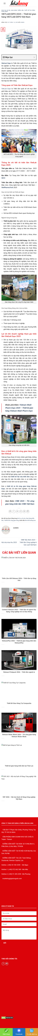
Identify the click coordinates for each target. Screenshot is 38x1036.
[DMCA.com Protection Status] (7, 1017)
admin (22, 22)
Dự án (8, 10)
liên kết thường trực (30, 520)
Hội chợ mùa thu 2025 (9, 542)
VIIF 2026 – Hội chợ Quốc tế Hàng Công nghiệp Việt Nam (19, 798)
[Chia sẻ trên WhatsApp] (10, 511)
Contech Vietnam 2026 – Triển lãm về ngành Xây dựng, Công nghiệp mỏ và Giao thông (19, 611)
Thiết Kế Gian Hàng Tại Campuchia (19, 703)
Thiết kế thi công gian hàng (11, 520)
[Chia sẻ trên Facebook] (13, 511)
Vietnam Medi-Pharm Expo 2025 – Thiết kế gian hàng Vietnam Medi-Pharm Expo (19, 408)
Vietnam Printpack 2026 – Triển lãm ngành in (19, 672)
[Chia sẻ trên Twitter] (17, 511)
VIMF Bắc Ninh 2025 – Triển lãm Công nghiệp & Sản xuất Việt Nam (28, 542)
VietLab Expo (6, 89)
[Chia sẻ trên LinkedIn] (27, 511)
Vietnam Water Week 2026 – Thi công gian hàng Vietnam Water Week (19, 736)
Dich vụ (3, 10)
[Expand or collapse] (34, 57)
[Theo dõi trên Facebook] (3, 963)
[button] (4, 3)
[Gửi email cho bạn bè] (20, 511)
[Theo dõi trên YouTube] (6, 963)
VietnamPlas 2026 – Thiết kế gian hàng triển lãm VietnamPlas (19, 642)
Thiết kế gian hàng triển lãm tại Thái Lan (19, 766)
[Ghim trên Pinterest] (24, 511)
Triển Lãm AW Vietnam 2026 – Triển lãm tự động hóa (19, 579)
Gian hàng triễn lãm (17, 10)
